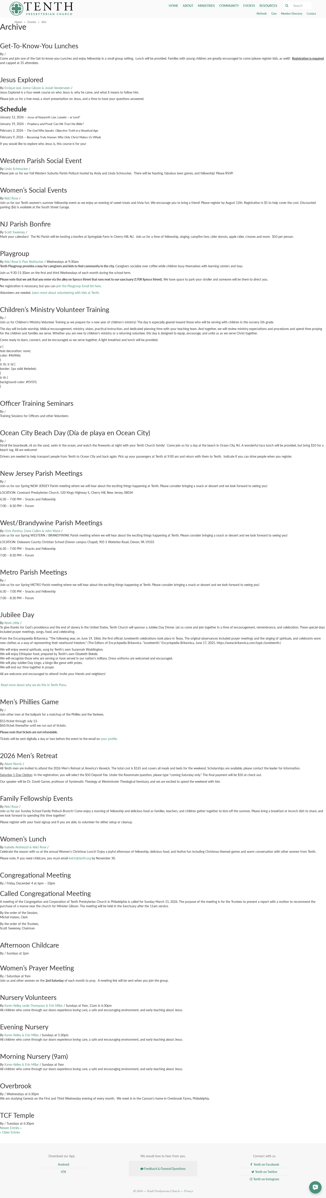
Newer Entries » (11, 1128)
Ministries (206, 5)
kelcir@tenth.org (80, 858)
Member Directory (291, 14)
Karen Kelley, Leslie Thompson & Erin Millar (33, 1005)
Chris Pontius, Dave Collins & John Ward (32, 531)
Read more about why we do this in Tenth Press (33, 685)
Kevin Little (11, 622)
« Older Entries (10, 1132)
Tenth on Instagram (266, 1179)
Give (274, 14)
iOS (63, 1171)
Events (249, 5)
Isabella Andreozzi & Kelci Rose (25, 847)
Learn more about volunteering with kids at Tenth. (66, 292)
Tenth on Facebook (266, 1164)
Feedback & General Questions (164, 1168)
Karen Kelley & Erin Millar (21, 1035)
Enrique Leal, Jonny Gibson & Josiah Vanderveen (37, 88)
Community (229, 5)
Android (63, 1164)
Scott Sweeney (14, 232)
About (188, 5)
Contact (311, 14)
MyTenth (262, 14)
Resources (268, 5)
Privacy (188, 1191)
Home (173, 5)
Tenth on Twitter (265, 1171)
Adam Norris (13, 763)
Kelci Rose (11, 198)
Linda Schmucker (16, 168)
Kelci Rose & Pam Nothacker (23, 261)
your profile (109, 738)
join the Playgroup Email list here (78, 286)
